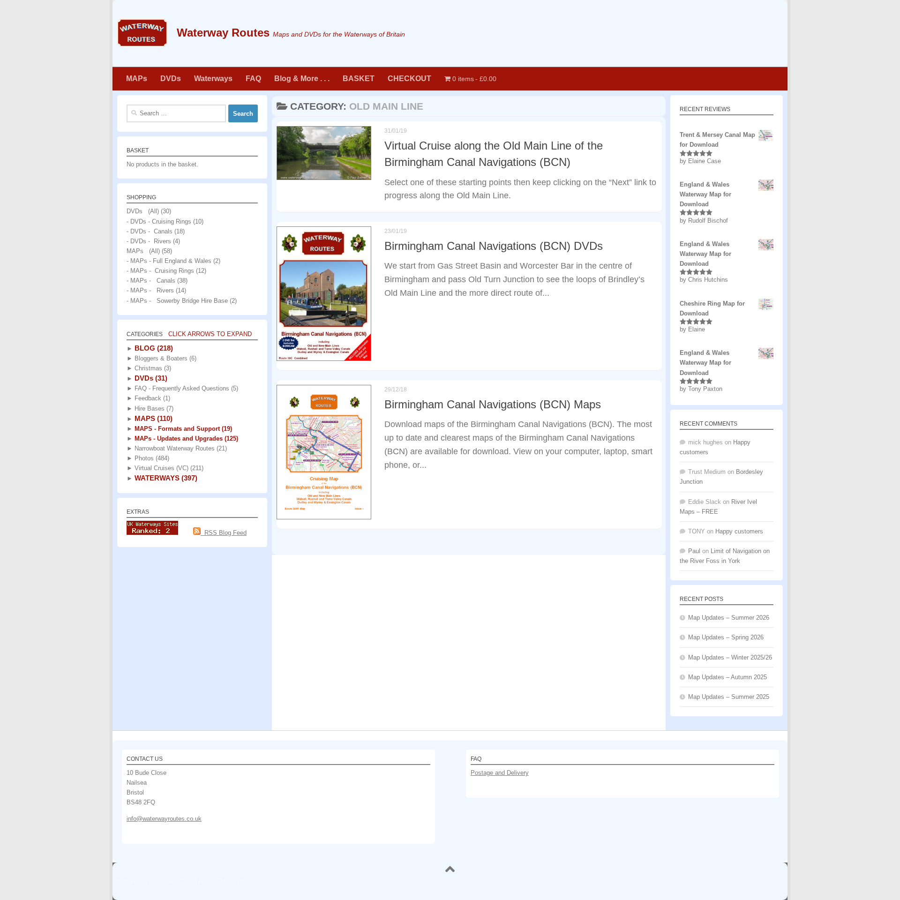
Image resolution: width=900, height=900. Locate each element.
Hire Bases (153, 408)
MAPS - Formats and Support (182, 428)
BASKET (359, 78)
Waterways (213, 78)
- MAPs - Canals (151, 280)
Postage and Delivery (500, 772)
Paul (694, 551)
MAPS (152, 418)
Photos (151, 458)
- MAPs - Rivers (150, 290)
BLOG (153, 348)
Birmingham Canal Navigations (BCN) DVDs (493, 246)
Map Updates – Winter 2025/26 (730, 657)
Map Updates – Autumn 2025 (727, 677)
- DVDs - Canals (149, 231)
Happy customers (739, 531)
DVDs (170, 78)
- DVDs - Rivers (149, 241)
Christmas (152, 368)
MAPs (136, 78)
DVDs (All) (143, 211)
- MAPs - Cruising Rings (160, 270)
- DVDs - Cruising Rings (159, 221)
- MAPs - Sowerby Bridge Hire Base (177, 300)
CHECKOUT (409, 78)
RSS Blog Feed (224, 532)
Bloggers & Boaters (164, 358)
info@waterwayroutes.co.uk (164, 818)
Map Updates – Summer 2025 (728, 696)
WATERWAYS (165, 478)
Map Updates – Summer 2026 (728, 617)
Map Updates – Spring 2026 (726, 637)
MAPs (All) (143, 251)
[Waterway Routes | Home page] (142, 33)
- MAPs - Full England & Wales (169, 260)
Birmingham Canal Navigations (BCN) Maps (492, 404)
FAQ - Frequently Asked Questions (185, 388)
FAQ (253, 78)
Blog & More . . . (302, 78)
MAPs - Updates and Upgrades (185, 438)
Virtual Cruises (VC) (168, 468)
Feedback (151, 398)
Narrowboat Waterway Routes (180, 448)
